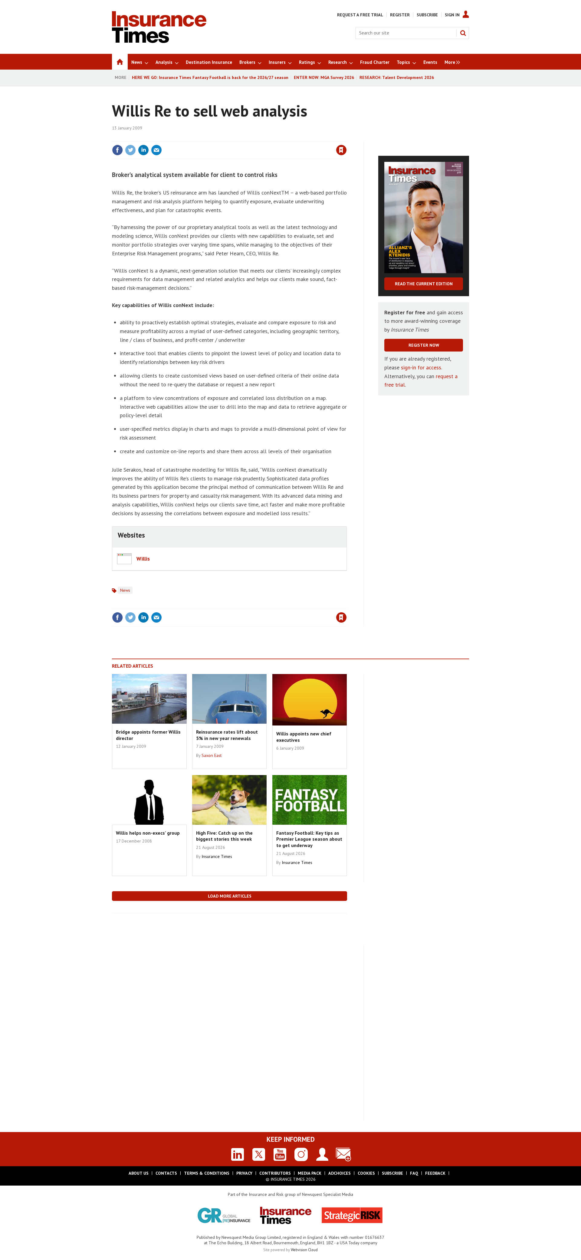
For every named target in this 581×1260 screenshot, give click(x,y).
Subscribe (427, 14)
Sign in (270, 137)
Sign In (452, 14)
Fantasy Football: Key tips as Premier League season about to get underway (309, 839)
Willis (143, 558)
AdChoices (339, 1173)
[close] (346, 137)
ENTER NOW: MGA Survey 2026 (324, 77)
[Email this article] (156, 150)
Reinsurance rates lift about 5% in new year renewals (227, 735)
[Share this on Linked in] (143, 150)
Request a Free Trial (360, 14)
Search (463, 33)
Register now (424, 345)
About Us (139, 1173)
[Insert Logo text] (159, 41)
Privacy (244, 1173)
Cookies (366, 1173)
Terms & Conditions (206, 1173)
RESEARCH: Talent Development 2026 (396, 77)
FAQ (414, 1173)
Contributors (275, 1173)
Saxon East (212, 755)
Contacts (166, 1173)
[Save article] (341, 150)
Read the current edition (424, 283)
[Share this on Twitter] (130, 150)
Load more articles (229, 896)
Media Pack (309, 1173)
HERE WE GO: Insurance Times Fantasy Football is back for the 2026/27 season (210, 77)
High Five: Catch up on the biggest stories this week (224, 836)
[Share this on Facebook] (117, 150)
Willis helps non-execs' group (148, 833)
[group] (451, 62)
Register (400, 14)
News (125, 590)
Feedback (435, 1173)
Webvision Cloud (304, 1249)
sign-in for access (421, 367)
